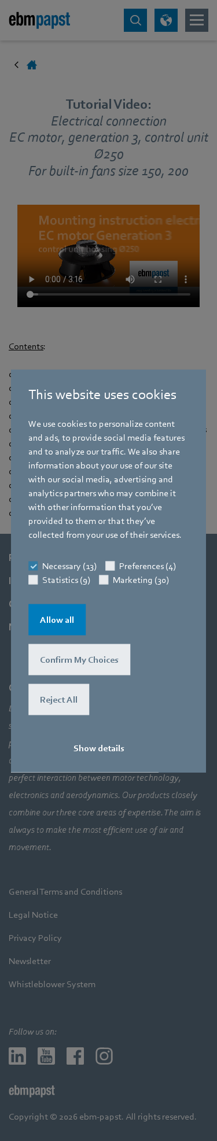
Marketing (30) (141, 579)
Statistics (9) (66, 579)
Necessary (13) (69, 565)
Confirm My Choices (79, 659)
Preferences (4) (147, 565)
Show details (98, 748)
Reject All (59, 699)
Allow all (57, 619)
